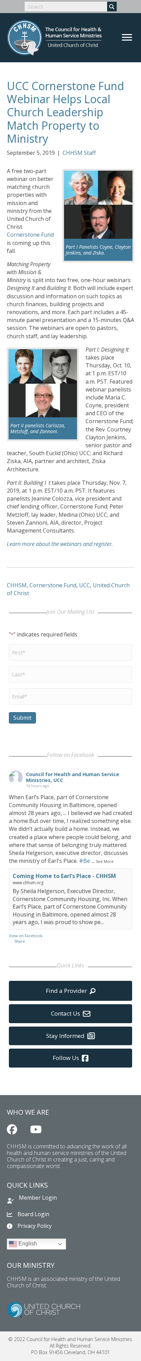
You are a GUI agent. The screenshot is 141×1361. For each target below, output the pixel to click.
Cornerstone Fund (30, 234)
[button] (12, 1129)
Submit (22, 717)
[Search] (112, 6)
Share (19, 941)
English (27, 1243)
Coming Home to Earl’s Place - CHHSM (64, 876)
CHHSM (17, 585)
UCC (84, 585)
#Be (84, 861)
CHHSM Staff (79, 153)
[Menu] (127, 37)
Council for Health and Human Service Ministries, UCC (72, 777)
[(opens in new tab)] (43, 1308)
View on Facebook (25, 935)
